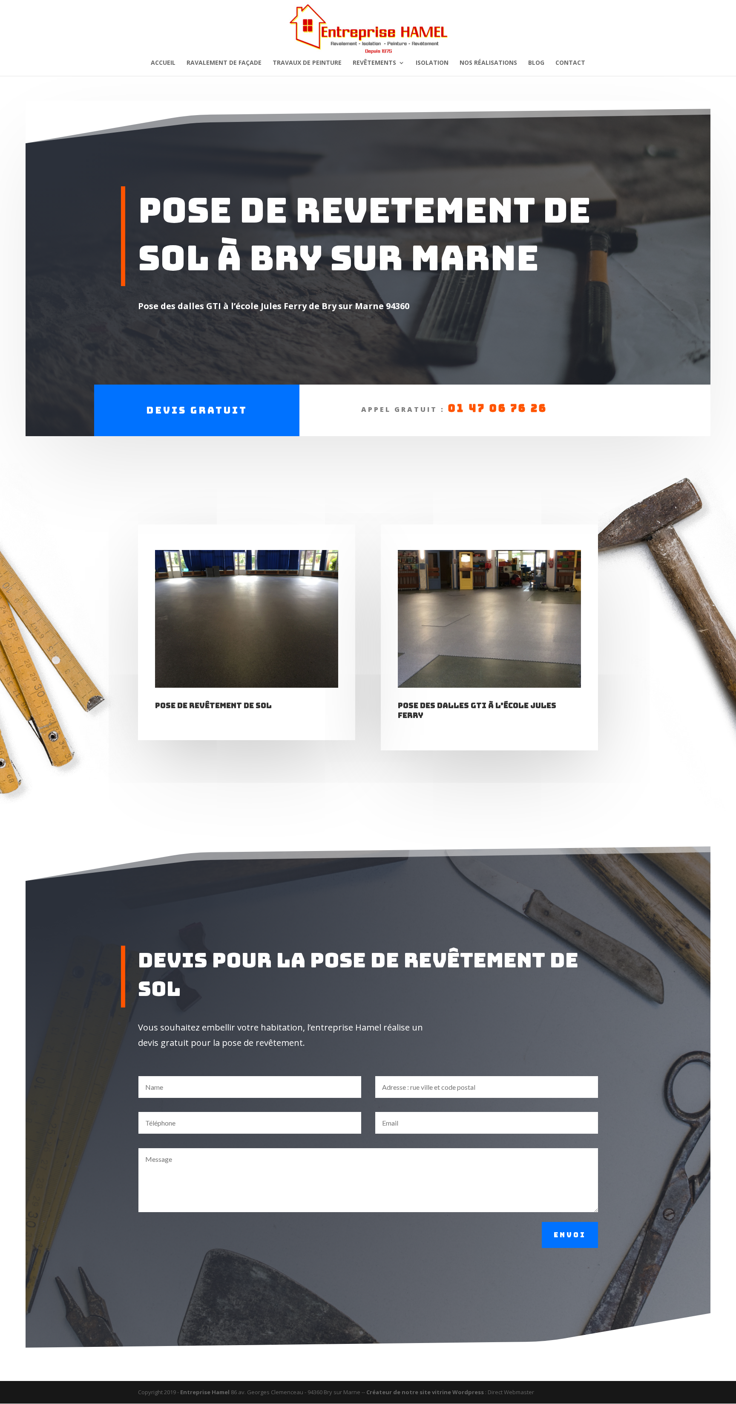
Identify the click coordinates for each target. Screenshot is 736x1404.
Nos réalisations (488, 63)
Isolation (432, 63)
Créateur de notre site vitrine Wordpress (425, 1392)
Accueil (163, 63)
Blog (536, 63)
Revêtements (374, 63)
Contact (570, 63)
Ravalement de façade (224, 63)
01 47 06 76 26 (497, 408)
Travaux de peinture (307, 63)
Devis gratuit (196, 410)
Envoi (570, 1234)
